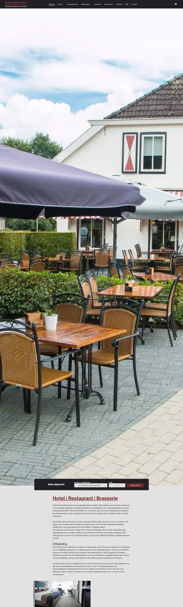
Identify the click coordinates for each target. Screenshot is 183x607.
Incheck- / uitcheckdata (82, 482)
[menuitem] (51, 4)
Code (110, 482)
